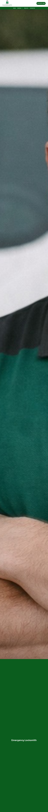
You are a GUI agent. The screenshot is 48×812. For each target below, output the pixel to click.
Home (14, 8)
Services (19, 8)
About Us (26, 8)
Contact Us (32, 8)
